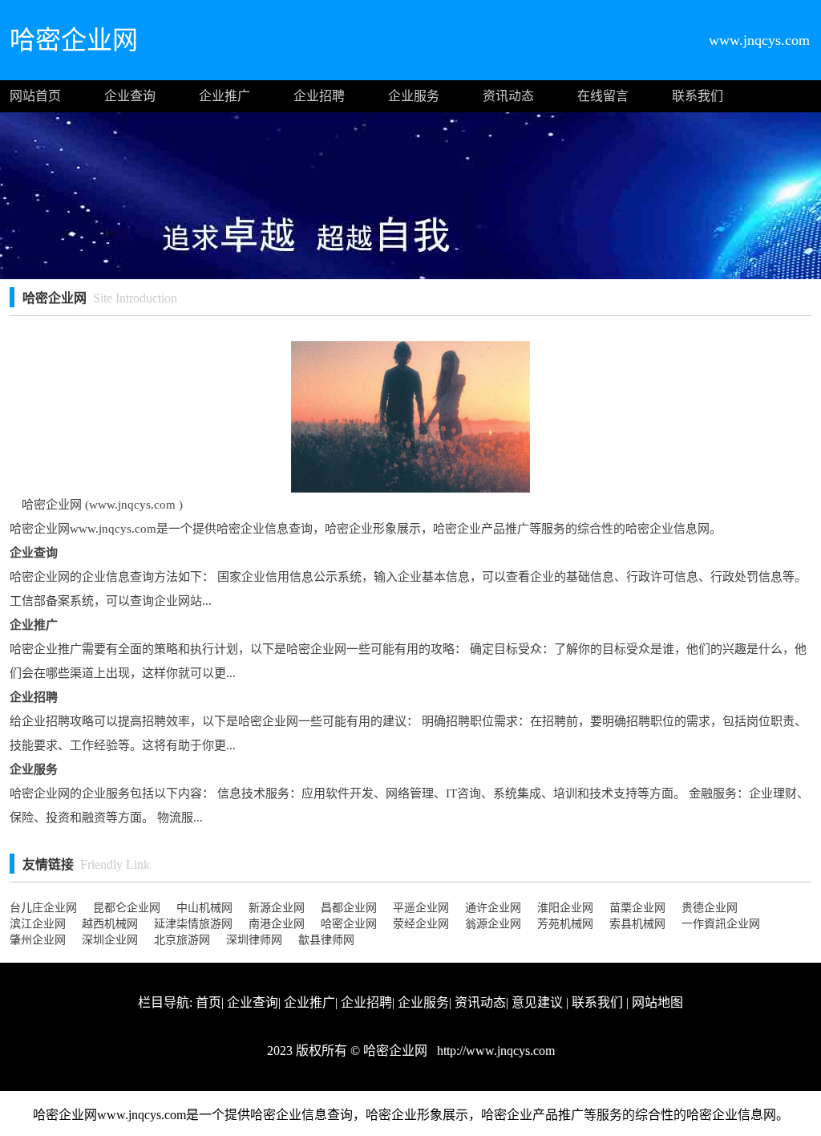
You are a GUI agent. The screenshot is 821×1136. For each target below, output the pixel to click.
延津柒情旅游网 (193, 924)
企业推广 (224, 96)
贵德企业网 (709, 908)
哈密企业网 (349, 924)
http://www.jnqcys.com (494, 1050)
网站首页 (35, 96)
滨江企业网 (38, 924)
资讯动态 (508, 96)
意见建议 (537, 1002)
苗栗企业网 (637, 908)
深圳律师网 (254, 940)
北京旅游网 (182, 940)
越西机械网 (110, 924)
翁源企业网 (493, 924)
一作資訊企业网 (720, 924)
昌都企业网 (349, 908)
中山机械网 (204, 908)
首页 (208, 1002)
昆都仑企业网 (126, 908)
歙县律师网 (326, 940)
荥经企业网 (421, 924)
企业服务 (413, 96)
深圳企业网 (110, 940)
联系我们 (697, 96)
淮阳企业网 (565, 908)
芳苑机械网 (565, 924)
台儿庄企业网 (43, 908)
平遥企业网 (421, 908)
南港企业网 (277, 924)
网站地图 (657, 1002)
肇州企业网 (38, 940)
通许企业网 (493, 908)
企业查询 (130, 96)
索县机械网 (637, 924)
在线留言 (603, 96)
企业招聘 (319, 96)
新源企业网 (277, 908)
